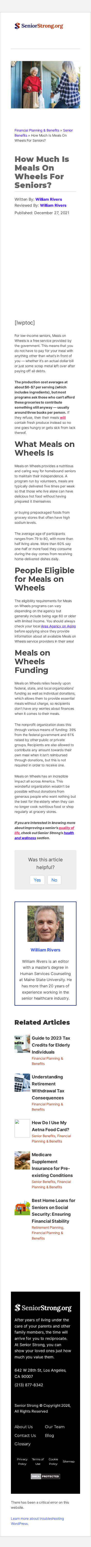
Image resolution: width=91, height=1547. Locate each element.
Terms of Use (38, 1461)
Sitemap (68, 1461)
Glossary (23, 1444)
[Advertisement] (45, 265)
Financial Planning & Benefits (37, 130)
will (63, 417)
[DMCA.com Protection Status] (45, 1477)
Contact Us (25, 1435)
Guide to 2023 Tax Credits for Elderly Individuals (51, 1045)
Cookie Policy (53, 1461)
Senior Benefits (43, 1136)
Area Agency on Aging (58, 626)
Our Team (55, 1427)
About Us (24, 1427)
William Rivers (48, 199)
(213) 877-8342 (29, 1384)
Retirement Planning (47, 1227)
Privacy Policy (22, 1461)
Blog (49, 1435)
